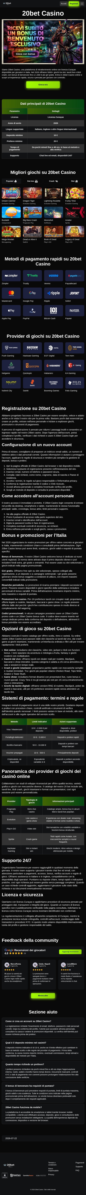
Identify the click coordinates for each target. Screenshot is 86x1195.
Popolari (9, 181)
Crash (51, 181)
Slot (72, 181)
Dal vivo (30, 181)
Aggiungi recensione (70, 952)
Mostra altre (43, 996)
